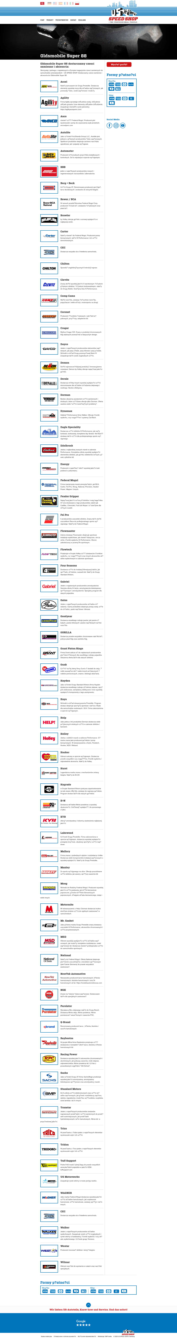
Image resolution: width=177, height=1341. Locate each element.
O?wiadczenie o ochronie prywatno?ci (65, 1336)
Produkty (49, 20)
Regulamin (82, 20)
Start (42, 20)
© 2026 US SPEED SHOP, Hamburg (124, 1336)
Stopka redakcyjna (46, 1336)
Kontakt (73, 20)
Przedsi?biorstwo (62, 20)
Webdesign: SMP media (105, 1336)
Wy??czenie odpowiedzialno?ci (87, 1336)
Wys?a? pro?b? (119, 64)
